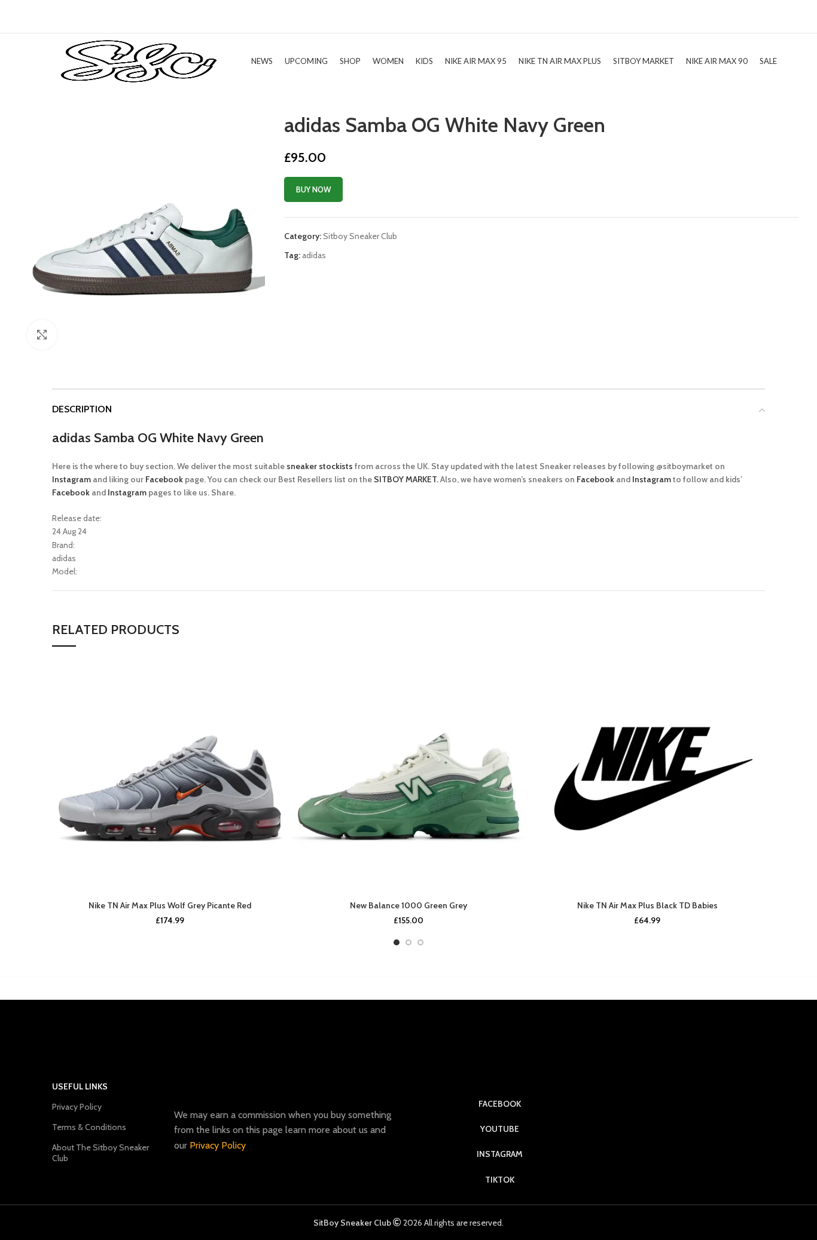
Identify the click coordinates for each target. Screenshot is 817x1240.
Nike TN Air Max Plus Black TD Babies (647, 905)
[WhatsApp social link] (362, 276)
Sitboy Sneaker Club (360, 236)
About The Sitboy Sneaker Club (100, 1153)
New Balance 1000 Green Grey (408, 905)
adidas (314, 255)
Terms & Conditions (89, 1127)
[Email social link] (332, 276)
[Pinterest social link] (347, 276)
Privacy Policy (77, 1106)
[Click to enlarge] (42, 335)
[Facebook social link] (318, 276)
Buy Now (313, 189)
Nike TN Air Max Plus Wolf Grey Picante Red (170, 905)
